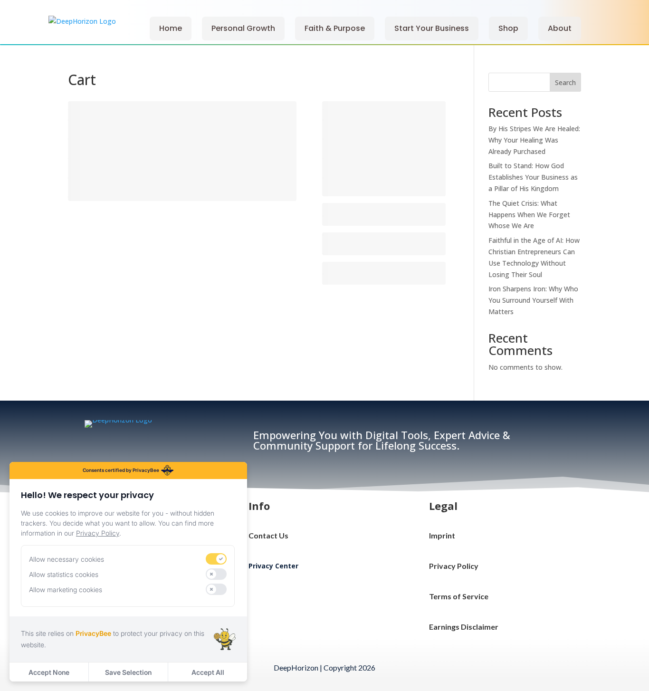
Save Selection (128, 672)
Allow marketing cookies (65, 589)
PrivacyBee (93, 633)
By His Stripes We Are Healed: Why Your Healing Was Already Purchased (534, 140)
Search (565, 82)
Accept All (207, 672)
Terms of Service (458, 596)
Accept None (49, 672)
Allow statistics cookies (63, 574)
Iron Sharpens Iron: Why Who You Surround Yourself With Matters (533, 300)
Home (170, 28)
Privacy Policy (453, 565)
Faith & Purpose (335, 28)
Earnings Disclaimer (463, 626)
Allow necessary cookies (66, 559)
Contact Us (268, 535)
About (560, 28)
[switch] (216, 559)
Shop (508, 28)
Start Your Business (431, 28)
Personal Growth (243, 28)
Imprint (442, 535)
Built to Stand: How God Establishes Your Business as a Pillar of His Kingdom (533, 177)
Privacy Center (273, 565)
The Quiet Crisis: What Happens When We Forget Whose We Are (529, 214)
